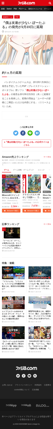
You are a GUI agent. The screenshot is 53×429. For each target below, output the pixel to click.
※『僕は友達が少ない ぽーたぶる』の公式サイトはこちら (26, 143)
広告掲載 (35, 389)
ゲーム (6, 169)
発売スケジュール (35, 8)
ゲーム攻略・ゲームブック (23, 169)
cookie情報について (22, 389)
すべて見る (47, 157)
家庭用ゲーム (7, 17)
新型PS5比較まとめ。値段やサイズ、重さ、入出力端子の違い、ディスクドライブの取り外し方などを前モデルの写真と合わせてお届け (39, 315)
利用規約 (38, 385)
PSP (17, 17)
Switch (9, 8)
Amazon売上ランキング (15, 156)
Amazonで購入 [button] (13, 210)
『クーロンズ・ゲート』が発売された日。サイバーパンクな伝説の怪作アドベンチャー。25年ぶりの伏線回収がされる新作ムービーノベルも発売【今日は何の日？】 (11, 244)
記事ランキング (10, 224)
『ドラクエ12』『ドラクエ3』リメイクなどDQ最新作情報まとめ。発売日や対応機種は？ (13, 285)
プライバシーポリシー (23, 385)
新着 (3, 8)
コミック (41, 169)
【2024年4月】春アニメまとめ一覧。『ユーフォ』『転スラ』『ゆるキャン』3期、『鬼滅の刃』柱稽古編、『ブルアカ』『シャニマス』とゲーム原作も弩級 (39, 345)
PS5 (15, 8)
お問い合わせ (7, 385)
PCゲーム (22, 8)
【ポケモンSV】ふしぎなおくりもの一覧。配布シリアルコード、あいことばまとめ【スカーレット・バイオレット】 (39, 285)
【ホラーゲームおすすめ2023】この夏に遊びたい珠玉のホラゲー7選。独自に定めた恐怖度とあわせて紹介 (13, 345)
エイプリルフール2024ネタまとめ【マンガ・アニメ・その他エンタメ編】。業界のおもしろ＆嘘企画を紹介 (13, 315)
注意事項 (47, 385)
